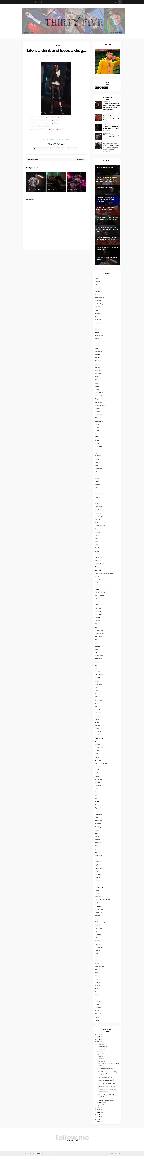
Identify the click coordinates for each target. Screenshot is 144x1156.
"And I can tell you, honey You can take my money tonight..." (111, 118)
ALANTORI (98, 319)
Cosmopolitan (99, 414)
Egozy (96, 465)
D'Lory (97, 427)
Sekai (96, 871)
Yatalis (97, 1017)
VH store (97, 982)
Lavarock (97, 671)
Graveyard (98, 570)
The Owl (97, 925)
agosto (100, 1049)
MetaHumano (99, 738)
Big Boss (97, 367)
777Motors (98, 300)
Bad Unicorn (98, 351)
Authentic (97, 338)
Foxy (96, 538)
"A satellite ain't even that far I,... (55, 188)
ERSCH (97, 487)
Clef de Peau (98, 402)
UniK (96, 960)
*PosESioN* (98, 291)
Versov (97, 976)
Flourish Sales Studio (100, 525)
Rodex (96, 852)
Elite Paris (98, 472)
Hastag (97, 589)
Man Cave (98, 712)
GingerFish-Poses (100, 563)
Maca (96, 703)
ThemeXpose (38, 1153)
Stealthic (97, 903)
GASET (97, 560)
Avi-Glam (97, 348)
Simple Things (99, 887)
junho (100, 1054)
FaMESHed (98, 513)
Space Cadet (98, 896)
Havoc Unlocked (99, 595)
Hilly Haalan (98, 608)
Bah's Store (98, 354)
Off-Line (97, 792)
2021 (98, 1109)
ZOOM (97, 1020)
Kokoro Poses (99, 655)
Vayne (96, 972)
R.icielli (97, 830)
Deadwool (98, 433)
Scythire (97, 865)
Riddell (97, 846)
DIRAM (97, 437)
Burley (97, 383)
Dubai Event (98, 446)
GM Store (97, 567)
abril (99, 1058)
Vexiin (96, 979)
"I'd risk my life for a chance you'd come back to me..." (105, 208)
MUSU (97, 776)
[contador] (101, 88)
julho (99, 1051)
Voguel (97, 991)
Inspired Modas (99, 633)
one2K (97, 798)
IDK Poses (98, 624)
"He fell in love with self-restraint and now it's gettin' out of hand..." (106, 199)
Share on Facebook (42, 149)
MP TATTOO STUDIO (101, 763)
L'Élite (96, 668)
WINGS (97, 1004)
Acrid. (96, 310)
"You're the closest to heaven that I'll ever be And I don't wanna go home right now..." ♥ (106, 179)
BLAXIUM (98, 370)
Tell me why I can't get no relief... (107, 1086)
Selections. (98, 874)
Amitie (97, 326)
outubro (100, 1044)
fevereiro (101, 1102)
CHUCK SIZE (99, 395)
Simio (96, 884)
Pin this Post (74, 149)
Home (24, 2)
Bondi (52, 139)
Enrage (97, 478)
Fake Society (98, 506)
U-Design (97, 950)
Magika (97, 706)
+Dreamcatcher (99, 297)
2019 (98, 1114)
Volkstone (98, 995)
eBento (97, 459)
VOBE (96, 988)
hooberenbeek (99, 611)
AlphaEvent (98, 323)
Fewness (97, 519)
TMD (96, 931)
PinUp (96, 817)
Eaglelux (97, 452)
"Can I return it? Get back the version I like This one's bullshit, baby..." (107, 229)
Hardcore (97, 586)
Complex (97, 408)
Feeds (38, 2)
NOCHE (97, 782)
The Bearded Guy (100, 922)
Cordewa (97, 411)
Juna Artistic (98, 636)
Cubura (97, 424)
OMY (63, 139)
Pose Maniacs (99, 820)
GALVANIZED (99, 557)
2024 (98, 1039)
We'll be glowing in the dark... (106, 1068)
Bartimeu (58, 45)
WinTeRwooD (99, 1007)
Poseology (98, 827)
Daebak (97, 430)
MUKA (97, 769)
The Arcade (98, 918)
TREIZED (97, 941)
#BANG (97, 294)
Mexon (97, 741)
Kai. (96, 640)
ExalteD (97, 503)
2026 (98, 1034)
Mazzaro (97, 725)
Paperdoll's (98, 808)
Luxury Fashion (99, 700)
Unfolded (97, 957)
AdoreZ (97, 316)
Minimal (97, 744)
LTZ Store (97, 697)
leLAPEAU (98, 678)
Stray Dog (98, 906)
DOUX (97, 443)
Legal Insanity (99, 674)
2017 (98, 1119)
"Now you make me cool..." (105, 167)
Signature (97, 880)
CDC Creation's (99, 392)
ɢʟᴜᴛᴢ (96, 582)
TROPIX (97, 944)
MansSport (98, 719)
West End (97, 1001)
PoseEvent (98, 823)
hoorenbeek (98, 614)
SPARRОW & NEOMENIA (102, 899)
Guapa (97, 576)
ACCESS (97, 307)
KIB (96, 652)
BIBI (96, 364)
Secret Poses (98, 868)
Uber (96, 953)
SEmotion (97, 877)
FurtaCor (97, 548)
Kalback (97, 643)
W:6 (96, 998)
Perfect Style (98, 814)
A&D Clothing (99, 303)
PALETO (68, 139)
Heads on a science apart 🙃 (106, 1080)
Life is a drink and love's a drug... (107, 1083)
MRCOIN (97, 766)
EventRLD (98, 497)
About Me (46, 2)
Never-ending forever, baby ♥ (106, 1077)
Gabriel (58, 139)
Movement (98, 760)
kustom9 (97, 662)
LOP (96, 693)
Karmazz (97, 646)
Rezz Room (98, 842)
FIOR (96, 522)
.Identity (97, 281)
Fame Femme (98, 510)
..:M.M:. (97, 278)
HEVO (97, 605)
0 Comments (62, 55)
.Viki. (96, 284)
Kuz (96, 665)
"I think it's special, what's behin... (75, 188)
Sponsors (31, 2)
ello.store (97, 475)
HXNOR (97, 621)
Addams (97, 313)
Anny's (97, 332)
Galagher (97, 554)
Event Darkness (99, 494)
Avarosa (97, 345)
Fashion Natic (99, 516)
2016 (98, 1121)
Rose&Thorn (98, 855)
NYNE (97, 789)
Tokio (96, 938)
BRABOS (97, 380)
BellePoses (98, 361)
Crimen (97, 418)
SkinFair (97, 890)
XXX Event (98, 1014)
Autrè (96, 342)
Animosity (98, 329)
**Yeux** (97, 288)
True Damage (99, 947)
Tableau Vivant (99, 912)
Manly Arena (98, 716)
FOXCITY (98, 535)
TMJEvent (98, 934)
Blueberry (98, 373)
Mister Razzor (99, 747)
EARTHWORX (99, 456)
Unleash (97, 963)
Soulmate (97, 893)
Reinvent (97, 839)
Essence (97, 491)
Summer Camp (99, 909)
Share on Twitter (59, 149)
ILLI (96, 627)
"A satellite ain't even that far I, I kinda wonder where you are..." (107, 218)
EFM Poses (98, 462)
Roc (96, 849)
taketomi (97, 915)
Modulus (97, 750)
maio (99, 1056)
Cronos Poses (99, 421)
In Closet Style (99, 630)
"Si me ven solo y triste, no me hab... (34, 188)
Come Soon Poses (100, 405)
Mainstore (98, 709)
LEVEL (97, 687)
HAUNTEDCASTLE (100, 592)
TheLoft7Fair (98, 928)
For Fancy (97, 532)
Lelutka (97, 681)
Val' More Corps (99, 966)
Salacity (97, 858)
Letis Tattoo (98, 684)
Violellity (97, 985)
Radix (96, 833)
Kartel (96, 649)
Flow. (96, 529)
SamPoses (98, 861)
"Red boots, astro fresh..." (105, 187)
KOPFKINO (98, 659)
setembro (101, 1046)
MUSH (97, 773)
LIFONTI (97, 690)
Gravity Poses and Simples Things (104, 573)
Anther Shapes (99, 335)
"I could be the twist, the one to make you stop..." (107, 248)
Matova (97, 722)
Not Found (98, 785)
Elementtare (98, 468)
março (100, 1061)
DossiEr (97, 440)
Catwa (97, 389)
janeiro (100, 1105)
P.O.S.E (97, 801)
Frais (96, 541)
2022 (98, 1107)
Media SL (97, 728)
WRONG (97, 1010)
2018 (98, 1117)
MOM (97, 754)
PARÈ (96, 811)
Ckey (96, 399)
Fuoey (96, 544)
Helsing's (97, 598)
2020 (98, 1112)
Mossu (97, 757)
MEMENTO (98, 731)
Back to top (115, 1153)
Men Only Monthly (100, 735)
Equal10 (97, 484)
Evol (96, 500)
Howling (97, 617)
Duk (96, 449)
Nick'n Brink (98, 779)
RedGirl (97, 836)
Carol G (97, 386)
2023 (98, 1041)
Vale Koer (97, 969)
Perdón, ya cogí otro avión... (106, 1100)
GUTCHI (97, 579)
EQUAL (97, 481)
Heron (96, 601)
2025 (98, 1037)
